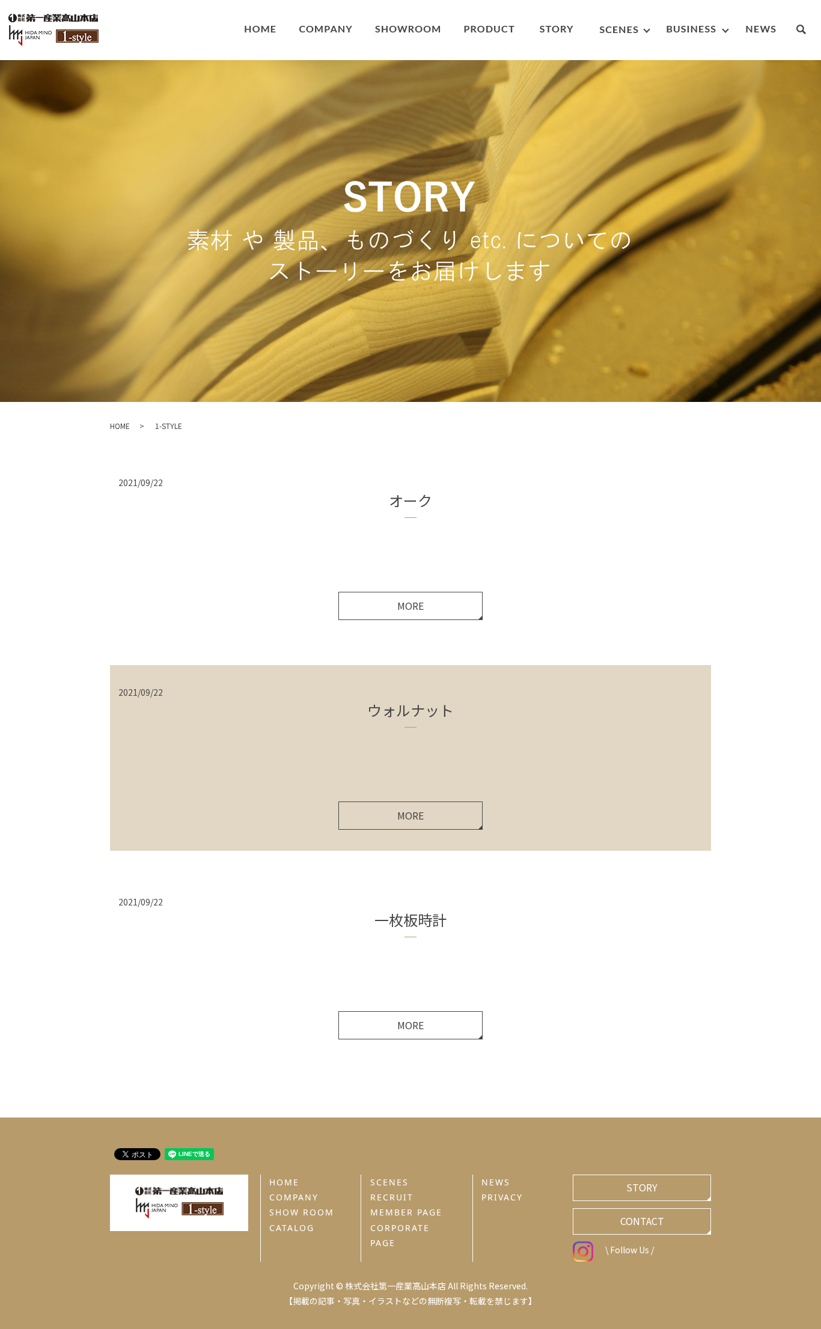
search (807, 31)
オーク (410, 500)
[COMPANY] (325, 30)
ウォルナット (410, 709)
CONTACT (642, 1221)
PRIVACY (502, 1197)
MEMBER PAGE (406, 1212)
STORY (642, 1187)
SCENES (389, 1182)
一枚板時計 (410, 919)
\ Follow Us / (629, 1250)
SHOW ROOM (301, 1212)
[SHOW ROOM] (408, 30)
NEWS (495, 1182)
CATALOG (291, 1227)
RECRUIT (392, 1197)
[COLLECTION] (488, 30)
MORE (410, 605)
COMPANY (294, 1197)
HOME (120, 426)
